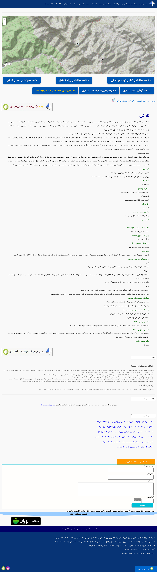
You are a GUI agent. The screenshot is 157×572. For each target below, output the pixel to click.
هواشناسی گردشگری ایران (129, 4)
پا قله (74, 4)
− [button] (4, 23)
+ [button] (4, 19)
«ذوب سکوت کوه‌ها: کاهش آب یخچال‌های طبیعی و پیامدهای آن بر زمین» (125, 426)
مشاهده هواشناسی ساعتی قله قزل (21, 80)
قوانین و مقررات (64, 529)
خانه (96, 529)
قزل (141, 116)
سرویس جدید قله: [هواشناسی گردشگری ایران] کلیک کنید (135, 101)
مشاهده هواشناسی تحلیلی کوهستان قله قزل (131, 80)
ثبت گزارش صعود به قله (48, 405)
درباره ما (91, 529)
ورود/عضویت (143, 4)
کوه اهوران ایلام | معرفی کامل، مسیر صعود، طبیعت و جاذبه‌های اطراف (127, 441)
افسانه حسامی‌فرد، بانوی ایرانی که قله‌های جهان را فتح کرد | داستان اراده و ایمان (123, 436)
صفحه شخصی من (84, 4)
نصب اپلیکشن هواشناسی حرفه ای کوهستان (55, 91)
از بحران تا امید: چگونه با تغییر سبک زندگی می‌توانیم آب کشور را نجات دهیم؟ (124, 421)
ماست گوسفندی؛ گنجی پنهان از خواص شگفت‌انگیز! (134, 447)
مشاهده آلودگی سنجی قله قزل (137, 91)
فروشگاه (94, 4)
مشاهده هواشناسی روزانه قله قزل (74, 80)
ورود (86, 529)
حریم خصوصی (75, 529)
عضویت (82, 529)
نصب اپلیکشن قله (144, 569)
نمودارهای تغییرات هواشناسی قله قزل (99, 91)
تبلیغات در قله (48, 4)
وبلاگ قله (116, 4)
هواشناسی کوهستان (105, 4)
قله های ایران (67, 4)
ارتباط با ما (58, 4)
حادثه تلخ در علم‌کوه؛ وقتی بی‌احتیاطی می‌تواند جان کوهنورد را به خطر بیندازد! (124, 431)
